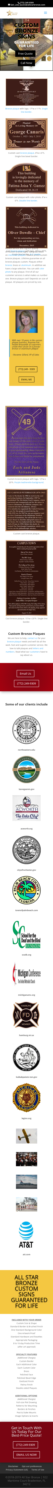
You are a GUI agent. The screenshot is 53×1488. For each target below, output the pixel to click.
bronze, (8, 265)
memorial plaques (17, 255)
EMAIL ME (26, 379)
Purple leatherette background (29, 482)
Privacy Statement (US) (17, 1469)
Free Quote (25, 53)
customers (35, 651)
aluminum (26, 265)
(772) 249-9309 (26, 683)
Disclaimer (13, 1466)
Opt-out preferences (32, 1466)
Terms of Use (38, 1469)
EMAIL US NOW (26, 1455)
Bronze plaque (12, 108)
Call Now (26, 63)
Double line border (28, 200)
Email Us (25, 673)
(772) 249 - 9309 (26, 369)
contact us (32, 638)
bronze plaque (27, 153)
